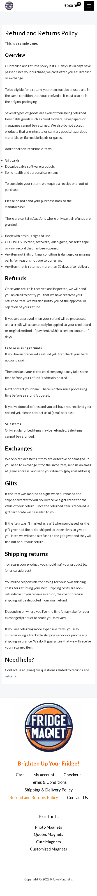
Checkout (72, 774)
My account (44, 774)
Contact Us (77, 797)
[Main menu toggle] (89, 5)
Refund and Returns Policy (33, 797)
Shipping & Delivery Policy (49, 789)
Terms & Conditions (49, 782)
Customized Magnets (48, 849)
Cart (20, 774)
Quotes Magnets (48, 834)
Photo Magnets (48, 827)
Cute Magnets (48, 841)
